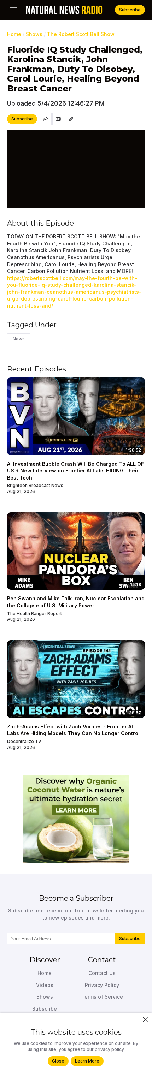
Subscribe (130, 938)
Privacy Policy (102, 985)
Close (58, 1061)
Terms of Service (102, 997)
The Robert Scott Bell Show (81, 34)
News (19, 338)
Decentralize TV (24, 741)
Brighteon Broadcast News (35, 485)
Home (14, 34)
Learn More (87, 1061)
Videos (44, 985)
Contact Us (102, 973)
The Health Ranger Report (34, 613)
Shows (34, 34)
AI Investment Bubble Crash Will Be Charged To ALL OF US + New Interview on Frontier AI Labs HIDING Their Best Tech (75, 471)
